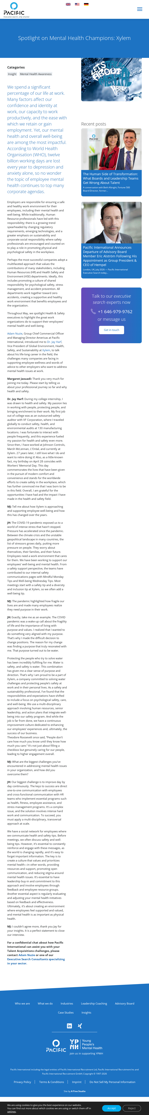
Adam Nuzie (14, 333)
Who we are (22, 1003)
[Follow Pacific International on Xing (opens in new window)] (80, 1025)
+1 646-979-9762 (115, 311)
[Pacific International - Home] (16, 10)
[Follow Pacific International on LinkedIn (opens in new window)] (69, 1025)
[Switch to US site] (77, 4)
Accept (112, 1108)
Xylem (46, 350)
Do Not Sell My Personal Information (112, 1082)
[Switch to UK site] (68, 4)
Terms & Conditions (51, 1082)
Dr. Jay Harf (54, 342)
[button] (140, 10)
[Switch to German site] (86, 4)
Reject (132, 1108)
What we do (45, 1003)
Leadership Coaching (94, 1003)
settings (11, 1111)
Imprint (76, 1082)
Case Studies (66, 1012)
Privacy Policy (22, 1082)
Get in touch (111, 330)
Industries (67, 1003)
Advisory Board (124, 1003)
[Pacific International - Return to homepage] (56, 1045)
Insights (86, 1012)
